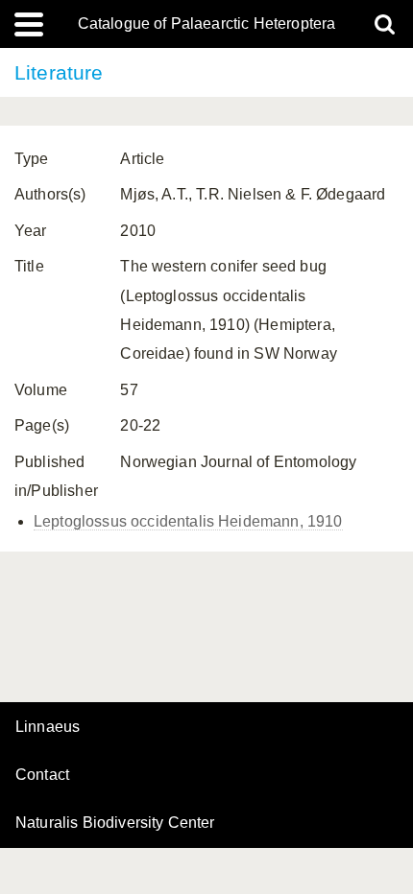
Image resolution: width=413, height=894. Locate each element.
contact (42, 774)
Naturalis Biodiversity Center (115, 823)
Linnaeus (47, 727)
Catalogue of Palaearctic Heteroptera (207, 24)
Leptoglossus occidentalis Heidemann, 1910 (188, 521)
